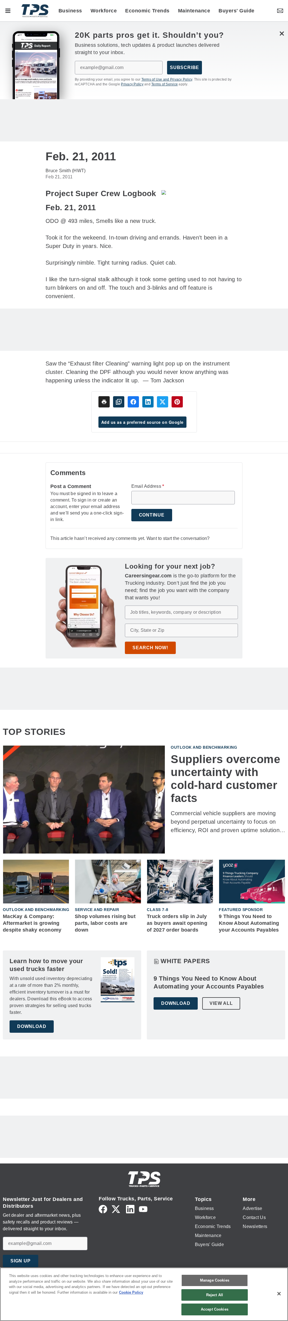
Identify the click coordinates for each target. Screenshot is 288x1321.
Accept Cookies (214, 1309)
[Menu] (7, 10)
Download (31, 1026)
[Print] (104, 401)
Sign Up (20, 1260)
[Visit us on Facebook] (103, 1208)
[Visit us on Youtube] (143, 1208)
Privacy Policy (132, 84)
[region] (144, 1294)
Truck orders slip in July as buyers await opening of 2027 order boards (177, 923)
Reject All (214, 1295)
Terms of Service (164, 84)
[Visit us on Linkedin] (130, 1208)
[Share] (133, 401)
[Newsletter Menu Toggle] (280, 10)
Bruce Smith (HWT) (66, 170)
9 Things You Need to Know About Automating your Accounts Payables (249, 923)
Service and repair (97, 909)
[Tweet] (162, 401)
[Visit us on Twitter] (116, 1208)
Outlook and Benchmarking (204, 747)
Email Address (147, 486)
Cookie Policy (131, 1292)
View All (221, 1003)
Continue (152, 515)
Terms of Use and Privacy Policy (166, 79)
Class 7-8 (157, 909)
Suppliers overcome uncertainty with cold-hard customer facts (225, 778)
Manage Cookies (214, 1280)
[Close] (279, 1293)
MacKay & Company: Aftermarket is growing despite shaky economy (32, 923)
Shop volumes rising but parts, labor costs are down (105, 923)
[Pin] (177, 401)
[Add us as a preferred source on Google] (118, 401)
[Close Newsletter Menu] (281, 33)
